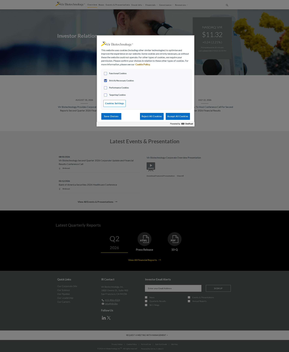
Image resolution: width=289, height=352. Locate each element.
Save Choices (111, 116)
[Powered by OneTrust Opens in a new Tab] (181, 124)
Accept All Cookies (177, 116)
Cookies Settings (114, 103)
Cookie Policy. (142, 64)
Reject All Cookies (152, 116)
